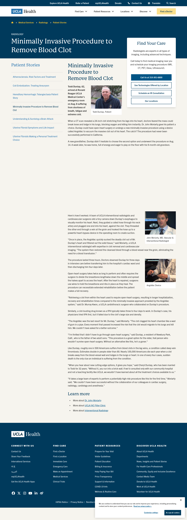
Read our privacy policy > (143, 506)
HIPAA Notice (62, 502)
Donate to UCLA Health (147, 481)
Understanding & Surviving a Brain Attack (33, 118)
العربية (14, 471)
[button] (59, 3)
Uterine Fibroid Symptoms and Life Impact (33, 127)
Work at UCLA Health (146, 486)
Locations (125, 11)
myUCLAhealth (102, 3)
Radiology (43, 22)
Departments (142, 456)
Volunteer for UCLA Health (148, 491)
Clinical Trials (59, 481)
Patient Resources (102, 11)
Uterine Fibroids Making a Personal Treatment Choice (35, 138)
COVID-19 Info (101, 486)
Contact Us (137, 3)
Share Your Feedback (20, 456)
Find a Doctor (166, 11)
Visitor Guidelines (102, 456)
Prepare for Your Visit (104, 451)
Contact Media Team (146, 476)
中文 (13, 466)
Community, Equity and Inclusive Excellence (156, 471)
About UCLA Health (145, 451)
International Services (20, 461)
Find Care (79, 11)
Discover (144, 11)
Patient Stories (59, 22)
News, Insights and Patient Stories (152, 461)
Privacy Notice (77, 502)
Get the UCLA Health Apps (23, 481)
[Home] (12, 22)
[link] (13, 493)
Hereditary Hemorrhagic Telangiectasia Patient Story (35, 96)
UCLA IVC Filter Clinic (95, 405)
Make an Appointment (62, 471)
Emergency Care (60, 466)
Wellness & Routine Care (105, 491)
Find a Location (60, 456)
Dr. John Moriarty (93, 400)
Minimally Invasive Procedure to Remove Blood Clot (35, 108)
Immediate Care (60, 461)
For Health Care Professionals (150, 466)
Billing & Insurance (103, 466)
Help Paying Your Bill (104, 471)
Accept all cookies (172, 512)
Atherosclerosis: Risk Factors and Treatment (34, 76)
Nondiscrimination (94, 502)
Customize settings (151, 512)
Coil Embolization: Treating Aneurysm (31, 85)
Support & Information (105, 481)
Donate (118, 3)
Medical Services (26, 22)
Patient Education (103, 461)
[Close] (181, 500)
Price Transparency (103, 476)
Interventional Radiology (96, 410)
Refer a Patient (82, 3)
